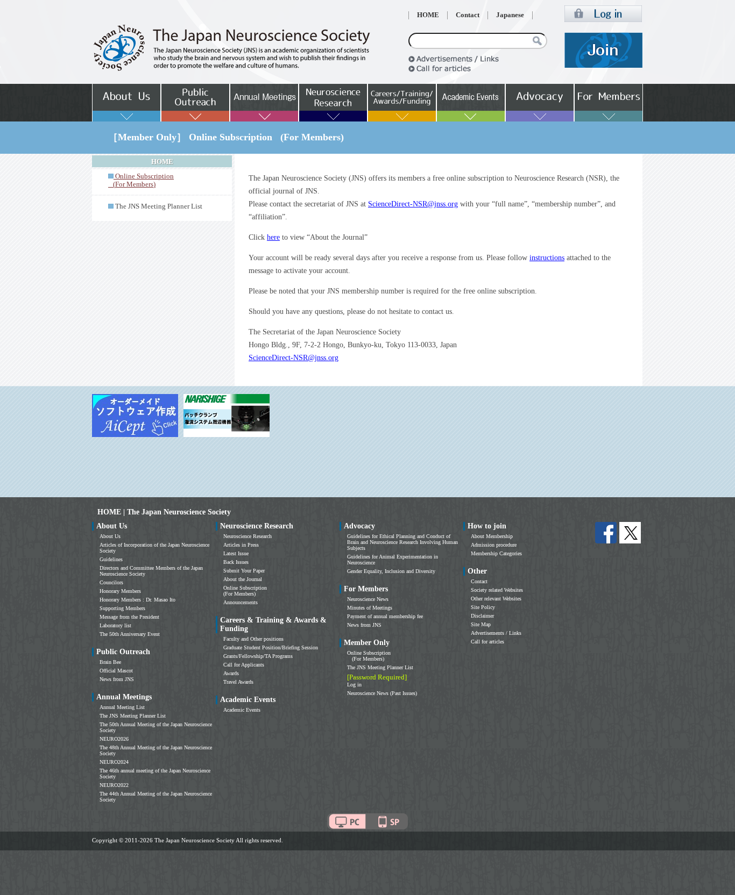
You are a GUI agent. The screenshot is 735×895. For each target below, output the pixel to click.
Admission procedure (494, 545)
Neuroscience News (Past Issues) (382, 693)
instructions (546, 258)
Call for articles (487, 642)
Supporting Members (122, 608)
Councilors (111, 582)
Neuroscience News (367, 599)
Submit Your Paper (244, 571)
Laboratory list (115, 625)
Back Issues (236, 562)
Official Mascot (116, 671)
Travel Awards (238, 682)
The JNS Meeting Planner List (158, 206)
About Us (110, 536)
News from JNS (117, 679)
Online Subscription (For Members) (245, 591)
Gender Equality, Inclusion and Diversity (391, 571)
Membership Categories (496, 553)
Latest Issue (236, 553)
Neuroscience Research (247, 536)
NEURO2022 (114, 785)
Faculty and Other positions (253, 639)
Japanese (510, 15)
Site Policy (483, 607)
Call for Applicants (243, 665)
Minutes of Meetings (369, 608)
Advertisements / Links (496, 633)
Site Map (481, 624)
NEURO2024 (114, 762)
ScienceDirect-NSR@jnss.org (413, 204)
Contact (467, 15)
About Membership (492, 536)
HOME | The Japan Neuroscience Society (164, 512)
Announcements (240, 602)
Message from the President (129, 617)
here (273, 237)
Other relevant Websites (496, 599)
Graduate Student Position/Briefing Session (270, 647)
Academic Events (241, 710)
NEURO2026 (114, 739)
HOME (428, 15)
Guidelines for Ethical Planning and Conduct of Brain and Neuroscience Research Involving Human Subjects (402, 542)
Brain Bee (110, 662)
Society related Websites (497, 590)
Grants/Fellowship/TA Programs (258, 656)
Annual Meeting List (122, 707)
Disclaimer (482, 616)
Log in (354, 685)
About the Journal (242, 579)
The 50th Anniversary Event (130, 634)
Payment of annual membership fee (385, 616)
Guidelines (111, 559)
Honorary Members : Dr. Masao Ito (137, 600)
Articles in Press (241, 545)
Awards (231, 673)
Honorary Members (120, 591)
